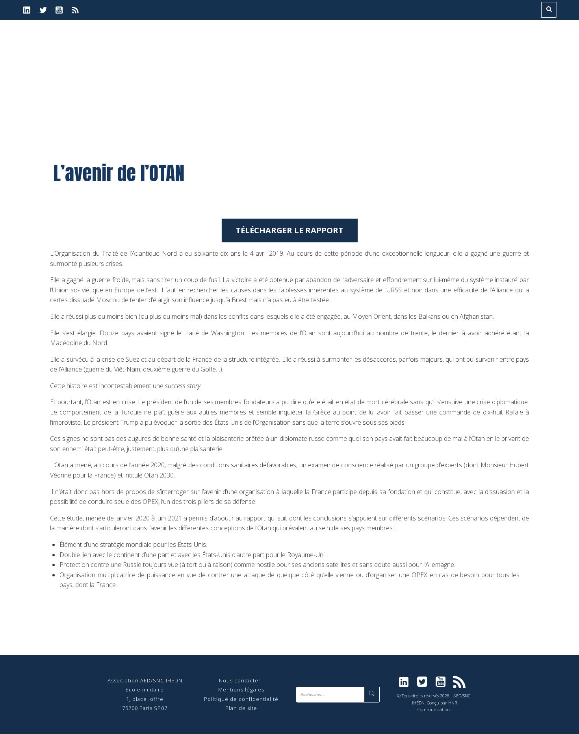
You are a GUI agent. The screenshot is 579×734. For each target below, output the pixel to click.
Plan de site (241, 708)
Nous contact (237, 680)
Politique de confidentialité (241, 698)
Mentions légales (241, 689)
